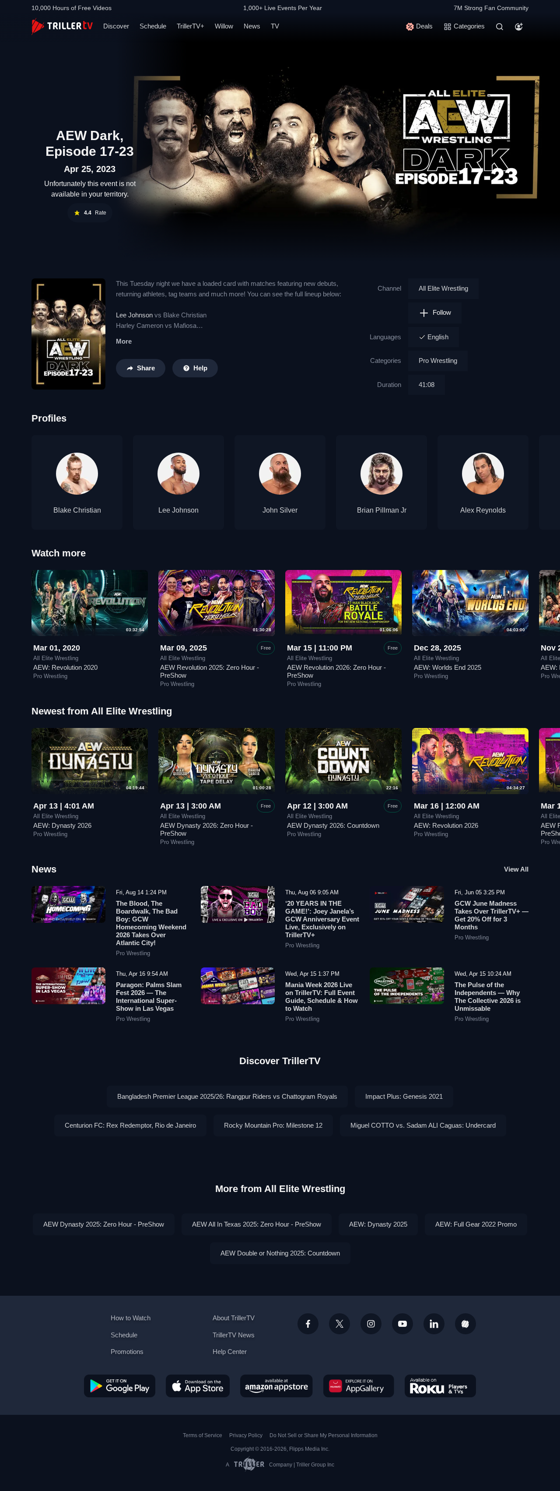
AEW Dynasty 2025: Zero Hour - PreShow (103, 1224)
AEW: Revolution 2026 (446, 825)
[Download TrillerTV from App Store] (198, 1386)
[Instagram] (371, 1323)
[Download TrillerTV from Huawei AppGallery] (358, 1386)
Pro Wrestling (438, 360)
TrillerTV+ (190, 26)
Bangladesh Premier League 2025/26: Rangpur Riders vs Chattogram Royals (227, 1096)
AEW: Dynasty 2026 (62, 825)
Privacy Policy (245, 1435)
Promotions (127, 1351)
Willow (224, 26)
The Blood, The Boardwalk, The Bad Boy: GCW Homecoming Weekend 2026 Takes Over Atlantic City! (151, 923)
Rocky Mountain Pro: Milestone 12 (273, 1125)
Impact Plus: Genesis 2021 (404, 1096)
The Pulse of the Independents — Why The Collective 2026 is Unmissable (488, 996)
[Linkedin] (434, 1323)
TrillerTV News (234, 1335)
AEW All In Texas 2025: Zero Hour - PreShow (256, 1224)
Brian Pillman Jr (381, 510)
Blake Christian (77, 510)
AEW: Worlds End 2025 (447, 667)
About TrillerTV (234, 1318)
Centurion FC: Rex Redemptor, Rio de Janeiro (130, 1125)
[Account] (518, 26)
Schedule (153, 26)
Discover (116, 26)
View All (516, 869)
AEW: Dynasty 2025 (378, 1224)
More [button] (124, 341)
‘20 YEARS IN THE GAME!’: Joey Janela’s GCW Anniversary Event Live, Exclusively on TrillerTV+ (322, 919)
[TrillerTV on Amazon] (276, 1386)
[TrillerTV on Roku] (440, 1386)
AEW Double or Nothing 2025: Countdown (280, 1253)
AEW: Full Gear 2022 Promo (476, 1224)
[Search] (499, 26)
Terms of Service (202, 1435)
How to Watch (130, 1318)
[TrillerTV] (62, 26)
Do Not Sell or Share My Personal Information (324, 1435)
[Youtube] (402, 1323)
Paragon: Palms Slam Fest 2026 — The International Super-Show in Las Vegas (149, 996)
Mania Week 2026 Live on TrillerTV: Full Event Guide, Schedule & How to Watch (321, 996)
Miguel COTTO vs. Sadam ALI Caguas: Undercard (423, 1125)
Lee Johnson (134, 315)
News (252, 26)
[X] (339, 1323)
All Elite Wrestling (443, 288)
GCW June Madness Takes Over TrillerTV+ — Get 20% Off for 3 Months (491, 915)
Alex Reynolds (483, 510)
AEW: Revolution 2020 (65, 667)
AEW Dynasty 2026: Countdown (333, 825)
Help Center (230, 1351)
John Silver (280, 510)
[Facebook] (308, 1323)
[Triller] (465, 1323)
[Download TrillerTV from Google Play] (119, 1386)
